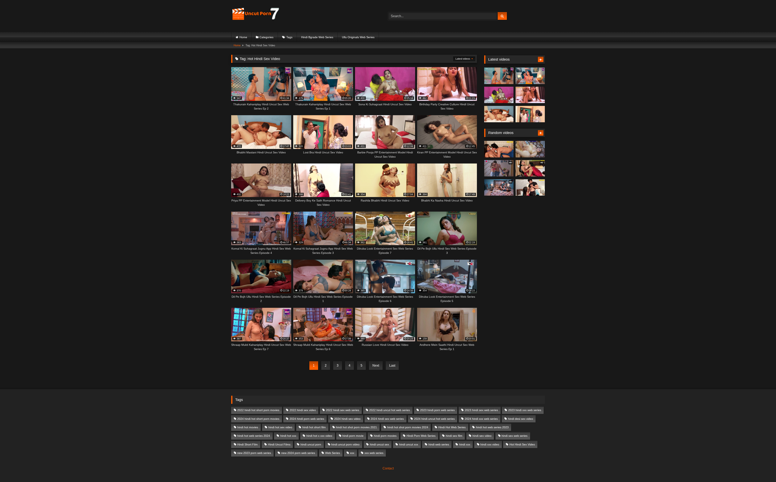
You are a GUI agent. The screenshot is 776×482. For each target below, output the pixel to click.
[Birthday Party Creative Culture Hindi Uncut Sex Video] (530, 95)
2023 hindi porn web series (437, 410)
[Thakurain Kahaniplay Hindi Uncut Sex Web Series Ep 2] (498, 76)
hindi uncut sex (379, 444)
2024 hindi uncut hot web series (434, 418)
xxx (352, 453)
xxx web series (374, 453)
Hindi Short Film (247, 444)
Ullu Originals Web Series (358, 37)
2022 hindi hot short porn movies (258, 410)
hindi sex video (481, 435)
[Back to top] (763, 470)
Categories (266, 37)
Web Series (332, 453)
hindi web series (438, 444)
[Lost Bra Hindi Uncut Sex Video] (530, 114)
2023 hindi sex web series (481, 410)
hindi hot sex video (280, 427)
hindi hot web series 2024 (253, 435)
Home (243, 37)
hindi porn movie (353, 435)
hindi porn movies (385, 435)
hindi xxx (464, 444)
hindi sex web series (514, 435)
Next (375, 365)
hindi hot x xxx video (319, 435)
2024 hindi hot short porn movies (258, 418)
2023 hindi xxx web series (524, 410)
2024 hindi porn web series (307, 418)
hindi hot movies (247, 427)
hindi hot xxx (288, 435)
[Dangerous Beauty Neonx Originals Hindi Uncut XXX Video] (530, 187)
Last (392, 365)
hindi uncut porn (310, 444)
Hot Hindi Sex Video (522, 444)
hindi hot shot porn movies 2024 (407, 427)
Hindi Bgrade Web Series (317, 37)
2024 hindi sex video (347, 418)
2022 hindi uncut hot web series (389, 410)
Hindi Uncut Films (279, 444)
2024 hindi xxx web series (481, 418)
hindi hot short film (314, 427)
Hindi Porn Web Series (421, 435)
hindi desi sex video (520, 418)
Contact (388, 468)
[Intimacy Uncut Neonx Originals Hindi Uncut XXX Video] (498, 149)
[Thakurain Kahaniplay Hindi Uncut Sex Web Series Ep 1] (530, 76)
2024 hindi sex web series (387, 418)
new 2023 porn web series (254, 453)
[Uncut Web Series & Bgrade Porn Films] (255, 16)
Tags (289, 37)
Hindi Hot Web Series (452, 427)
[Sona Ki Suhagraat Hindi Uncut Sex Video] (498, 95)
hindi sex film (454, 435)
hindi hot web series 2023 (492, 427)
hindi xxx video (489, 444)
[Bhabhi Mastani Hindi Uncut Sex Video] (498, 114)
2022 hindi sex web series (342, 410)
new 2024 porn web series (298, 453)
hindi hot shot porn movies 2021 (356, 427)
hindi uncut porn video (345, 444)
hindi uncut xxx (408, 444)
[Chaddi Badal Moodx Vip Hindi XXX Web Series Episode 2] (530, 149)
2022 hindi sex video (303, 410)
